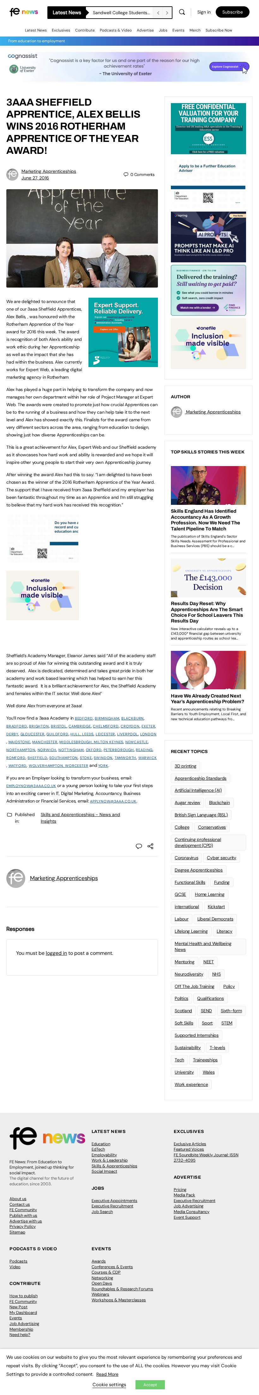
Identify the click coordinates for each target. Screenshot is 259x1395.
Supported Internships (197, 1035)
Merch (195, 30)
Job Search (102, 1211)
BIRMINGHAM (107, 718)
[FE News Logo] (23, 12)
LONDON (148, 734)
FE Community (23, 1209)
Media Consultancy (191, 1211)
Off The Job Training (194, 986)
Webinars (100, 1294)
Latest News (36, 30)
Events (178, 30)
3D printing (185, 766)
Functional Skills (190, 882)
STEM (226, 1023)
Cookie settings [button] (109, 1384)
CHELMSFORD (105, 726)
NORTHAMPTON (20, 750)
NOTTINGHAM (71, 750)
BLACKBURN (132, 718)
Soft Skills (184, 1023)
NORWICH (47, 750)
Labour (182, 919)
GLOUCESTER (33, 734)
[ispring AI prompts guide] (208, 236)
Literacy (224, 931)
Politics (181, 998)
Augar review (187, 802)
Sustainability (188, 1047)
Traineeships (205, 1060)
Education (101, 1144)
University (184, 1072)
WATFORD (18, 765)
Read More (107, 1374)
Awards (99, 1261)
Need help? (19, 1334)
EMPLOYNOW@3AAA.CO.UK (31, 786)
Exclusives (61, 30)
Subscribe (232, 12)
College (182, 827)
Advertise (145, 30)
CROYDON (130, 726)
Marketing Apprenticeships (48, 171)
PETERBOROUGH (119, 750)
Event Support (187, 1217)
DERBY (12, 734)
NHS (216, 974)
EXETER (148, 726)
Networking (102, 1278)
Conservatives (212, 827)
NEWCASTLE (136, 742)
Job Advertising (188, 1206)
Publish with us (23, 1215)
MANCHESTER (44, 742)
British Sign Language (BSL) (201, 815)
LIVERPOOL (127, 734)
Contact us (19, 1204)
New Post (18, 1307)
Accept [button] (150, 1384)
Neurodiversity (189, 974)
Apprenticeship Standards (200, 778)
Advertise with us (25, 1221)
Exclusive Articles (190, 1144)
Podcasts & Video (116, 30)
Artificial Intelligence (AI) (198, 790)
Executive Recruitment (112, 1206)
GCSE (180, 894)
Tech (179, 1060)
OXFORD (94, 750)
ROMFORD (16, 758)
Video (15, 1267)
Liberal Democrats (215, 919)
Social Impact (104, 1171)
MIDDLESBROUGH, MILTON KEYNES (91, 742)
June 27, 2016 (35, 178)
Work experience (191, 1084)
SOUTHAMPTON (63, 758)
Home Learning (210, 894)
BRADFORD (16, 726)
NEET (208, 962)
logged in (56, 953)
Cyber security (221, 858)
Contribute (85, 30)
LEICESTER (105, 734)
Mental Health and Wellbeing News (203, 946)
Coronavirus (186, 858)
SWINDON (103, 758)
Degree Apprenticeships (199, 870)
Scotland (183, 1010)
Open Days (102, 1283)
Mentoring (185, 962)
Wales (209, 1072)
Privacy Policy (22, 1226)
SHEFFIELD (37, 758)
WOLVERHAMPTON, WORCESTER (58, 765)
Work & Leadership (110, 1160)
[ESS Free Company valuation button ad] (208, 128)
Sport (207, 1023)
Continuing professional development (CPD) (198, 842)
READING (144, 750)
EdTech (98, 1149)
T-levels (217, 1047)
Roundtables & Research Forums (122, 1289)
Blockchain (219, 802)
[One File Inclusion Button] (42, 617)
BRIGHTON (39, 726)
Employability (104, 1155)
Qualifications (210, 998)
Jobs (163, 30)
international (187, 906)
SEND (206, 1010)
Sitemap (17, 1232)
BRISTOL (59, 726)
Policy (229, 986)
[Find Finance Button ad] (208, 290)
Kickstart (216, 906)
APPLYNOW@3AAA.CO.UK (113, 801)
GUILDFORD (57, 734)
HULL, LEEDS (81, 734)
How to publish (23, 1296)
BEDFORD (84, 718)
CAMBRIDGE (80, 726)
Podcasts (18, 1261)
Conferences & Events (112, 1267)
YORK (103, 765)
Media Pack (184, 1195)
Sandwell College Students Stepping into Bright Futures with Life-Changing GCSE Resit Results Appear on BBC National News (123, 12)
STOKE (86, 758)
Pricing (180, 1189)
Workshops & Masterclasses (119, 1300)
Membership (21, 1329)
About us (18, 1198)
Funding (222, 882)
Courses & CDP (106, 1272)
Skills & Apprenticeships (114, 1166)
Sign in (204, 12)
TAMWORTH (125, 758)
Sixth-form (231, 1010)
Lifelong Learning (191, 931)
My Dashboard (23, 1312)
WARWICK (147, 758)
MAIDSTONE (19, 742)
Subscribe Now (219, 30)
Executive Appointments (114, 1200)
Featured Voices (189, 1149)
